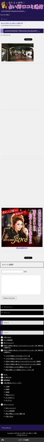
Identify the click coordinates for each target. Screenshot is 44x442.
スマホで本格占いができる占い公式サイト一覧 (19, 358)
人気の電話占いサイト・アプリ (12, 383)
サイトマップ (7, 427)
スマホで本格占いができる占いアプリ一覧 (18, 356)
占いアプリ (9, 400)
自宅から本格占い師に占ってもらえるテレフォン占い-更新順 (23, 364)
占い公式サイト (10, 397)
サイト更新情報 (8, 340)
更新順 (7, 392)
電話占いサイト (10, 395)
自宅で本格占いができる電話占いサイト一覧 (18, 367)
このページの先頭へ (23, 440)
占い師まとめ (7, 377)
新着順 (7, 389)
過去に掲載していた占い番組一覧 (15, 413)
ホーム (5, 374)
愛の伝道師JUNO (22, 248)
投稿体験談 (7, 380)
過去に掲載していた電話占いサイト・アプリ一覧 (20, 370)
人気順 (7, 386)
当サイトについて (9, 343)
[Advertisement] (22, 88)
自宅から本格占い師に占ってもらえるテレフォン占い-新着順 (23, 361)
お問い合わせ (7, 337)
